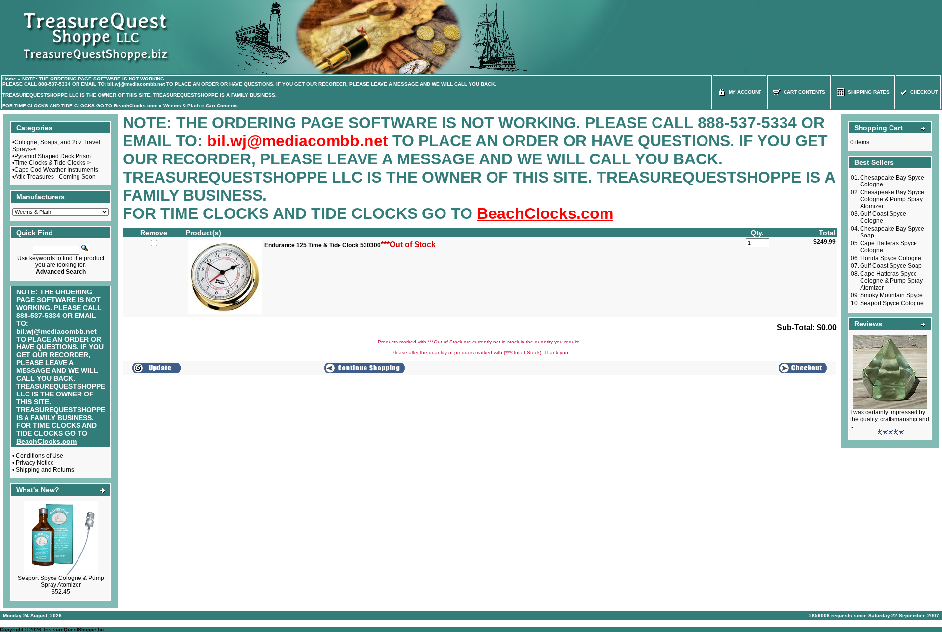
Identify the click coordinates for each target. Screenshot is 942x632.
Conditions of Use (39, 455)
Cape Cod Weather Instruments (56, 169)
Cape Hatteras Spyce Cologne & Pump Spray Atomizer (891, 280)
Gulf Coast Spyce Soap (891, 266)
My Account (743, 92)
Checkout (922, 92)
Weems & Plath (181, 105)
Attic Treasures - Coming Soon (55, 176)
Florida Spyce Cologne (890, 258)
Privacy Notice (35, 462)
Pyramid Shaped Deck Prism (52, 156)
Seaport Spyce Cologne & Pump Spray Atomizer (61, 581)
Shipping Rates (867, 92)
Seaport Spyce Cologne (892, 303)
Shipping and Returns (45, 469)
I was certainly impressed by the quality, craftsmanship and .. (889, 419)
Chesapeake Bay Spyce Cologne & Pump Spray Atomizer (892, 199)
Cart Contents (222, 105)
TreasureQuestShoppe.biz (74, 629)
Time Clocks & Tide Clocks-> (52, 162)
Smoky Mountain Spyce (891, 295)
